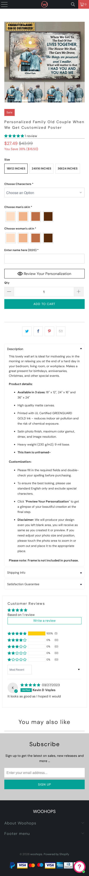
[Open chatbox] (79, 867)
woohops (36, 854)
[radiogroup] (44, 216)
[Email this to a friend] (60, 331)
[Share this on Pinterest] (49, 331)
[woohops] (44, 4)
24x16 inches (41, 168)
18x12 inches (16, 168)
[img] (30, 685)
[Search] (73, 4)
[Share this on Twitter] (27, 331)
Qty (7, 283)
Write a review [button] (44, 620)
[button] (14, 136)
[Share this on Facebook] (38, 331)
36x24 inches (68, 168)
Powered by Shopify (56, 854)
